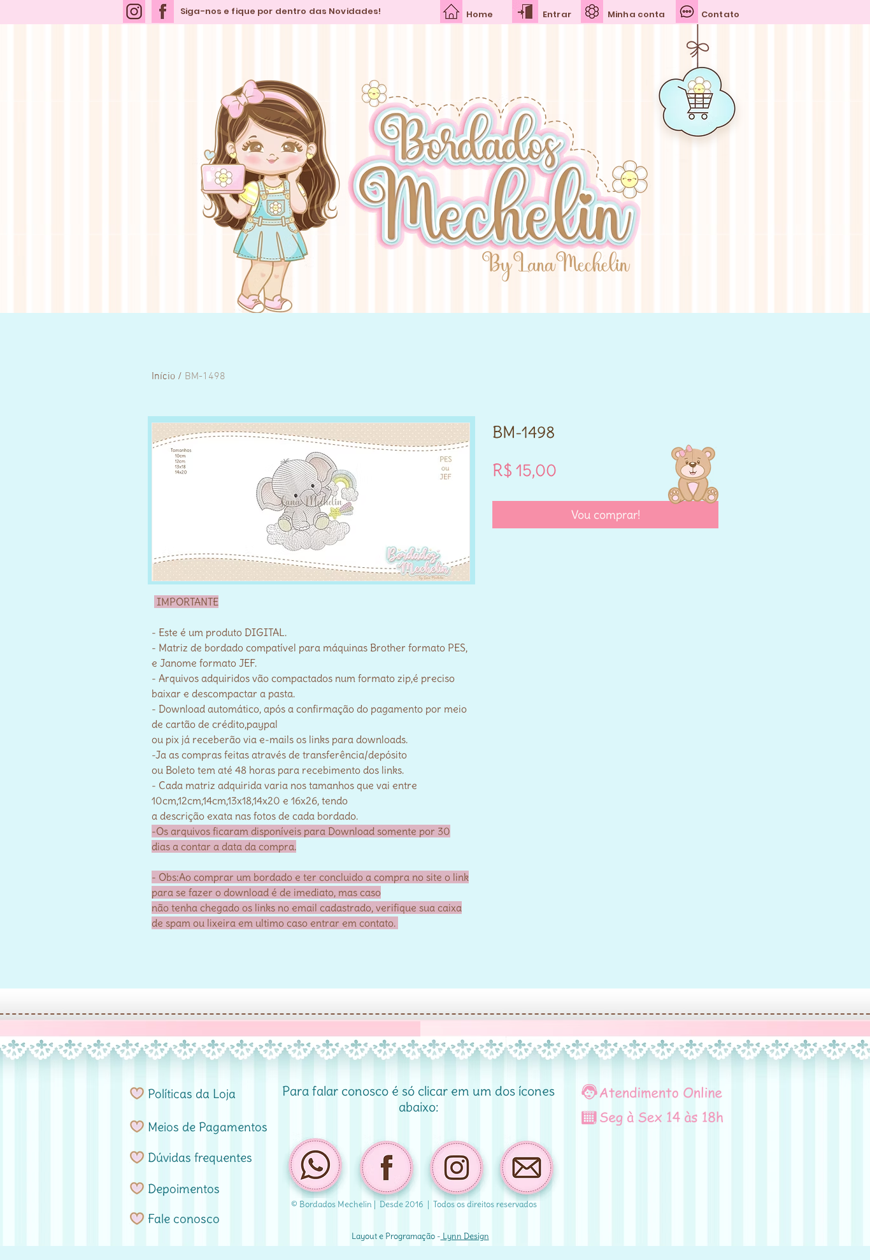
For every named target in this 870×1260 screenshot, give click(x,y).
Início (163, 376)
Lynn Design (465, 1236)
